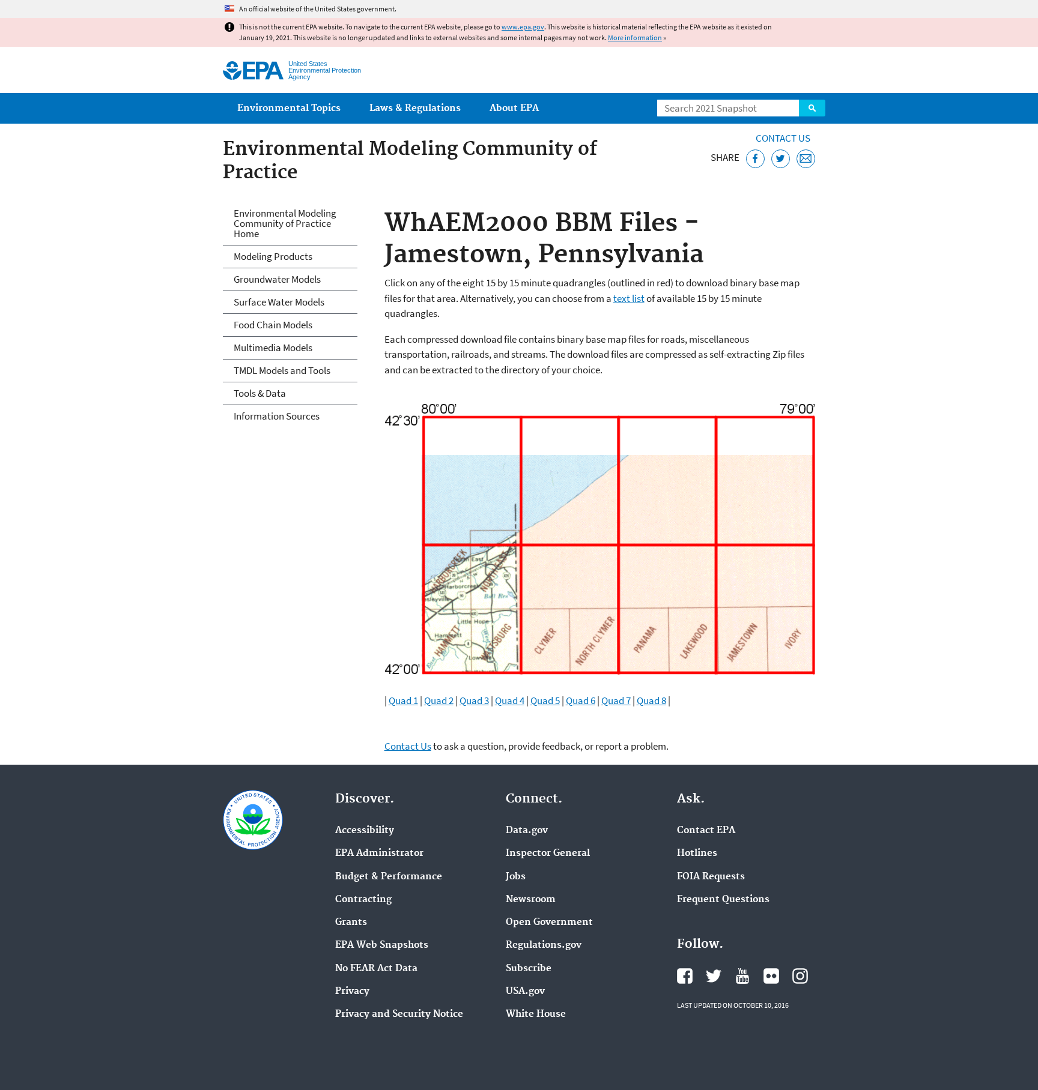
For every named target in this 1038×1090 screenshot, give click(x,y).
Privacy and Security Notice (399, 1014)
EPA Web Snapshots (381, 945)
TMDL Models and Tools (282, 370)
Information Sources (277, 416)
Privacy (352, 991)
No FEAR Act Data (376, 968)
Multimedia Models (273, 347)
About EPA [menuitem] (514, 108)
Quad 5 (545, 700)
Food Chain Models (273, 324)
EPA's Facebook (685, 976)
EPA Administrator (379, 853)
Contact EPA (706, 830)
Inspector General (548, 853)
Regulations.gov (543, 945)
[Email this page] (806, 158)
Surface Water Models (279, 302)
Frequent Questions (723, 899)
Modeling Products (273, 256)
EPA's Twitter (713, 976)
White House (536, 1014)
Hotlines (697, 853)
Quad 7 (616, 700)
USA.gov (525, 991)
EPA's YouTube (742, 976)
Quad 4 (509, 700)
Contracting (363, 899)
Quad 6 (580, 700)
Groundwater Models (277, 279)
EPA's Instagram (800, 976)
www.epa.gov (523, 26)
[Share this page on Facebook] (755, 158)
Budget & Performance (388, 877)
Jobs (516, 877)
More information (635, 37)
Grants (351, 922)
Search (812, 108)
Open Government (549, 922)
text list (629, 298)
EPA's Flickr (771, 976)
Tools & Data (260, 393)
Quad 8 (651, 700)
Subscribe (528, 968)
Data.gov (527, 830)
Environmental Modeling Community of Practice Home (285, 223)
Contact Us (783, 138)
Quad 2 (439, 700)
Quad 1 (403, 700)
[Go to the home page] (253, 70)
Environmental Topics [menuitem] (289, 108)
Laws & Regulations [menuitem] (415, 108)
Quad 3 (474, 700)
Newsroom (531, 899)
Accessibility (364, 830)
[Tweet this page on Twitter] (780, 158)
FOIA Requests (711, 877)
